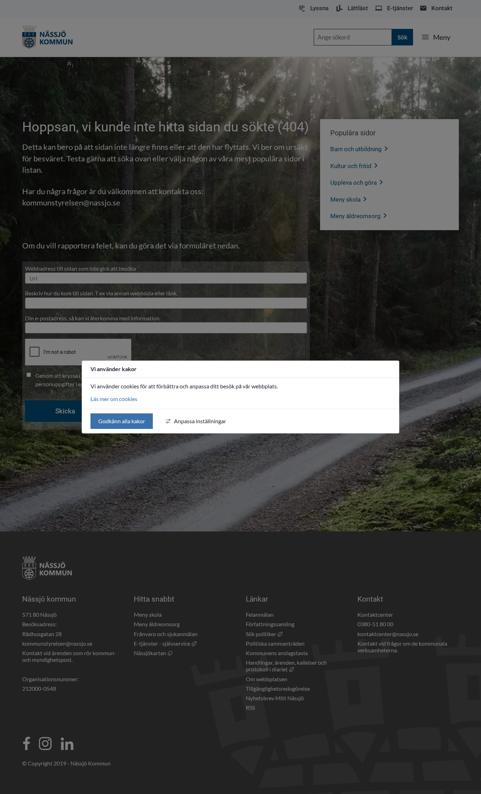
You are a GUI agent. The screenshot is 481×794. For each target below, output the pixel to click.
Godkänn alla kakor (121, 421)
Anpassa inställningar (200, 421)
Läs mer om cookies (113, 398)
